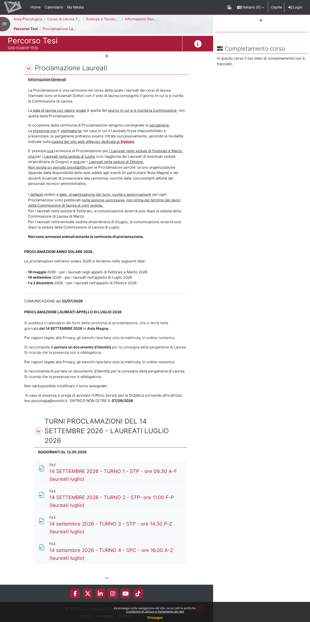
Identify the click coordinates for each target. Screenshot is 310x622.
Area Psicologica (28, 19)
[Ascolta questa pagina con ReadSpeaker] (229, 7)
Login (297, 7)
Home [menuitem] (36, 7)
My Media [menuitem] (75, 7)
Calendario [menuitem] (54, 7)
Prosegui (155, 617)
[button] (250, 7)
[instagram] (112, 593)
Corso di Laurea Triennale (69, 19)
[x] (88, 593)
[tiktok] (138, 593)
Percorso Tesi (26, 28)
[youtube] (126, 593)
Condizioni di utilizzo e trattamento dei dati (155, 611)
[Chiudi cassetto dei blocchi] (261, 20)
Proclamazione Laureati (63, 28)
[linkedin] (100, 593)
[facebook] (75, 593)
